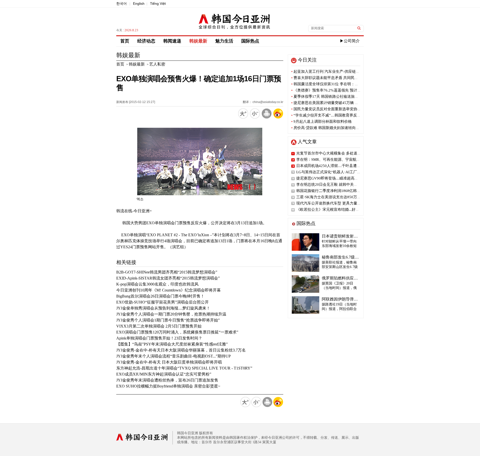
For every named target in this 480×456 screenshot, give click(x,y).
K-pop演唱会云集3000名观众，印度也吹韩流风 (157, 284)
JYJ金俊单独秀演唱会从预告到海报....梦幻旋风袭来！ (163, 308)
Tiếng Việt (158, 4)
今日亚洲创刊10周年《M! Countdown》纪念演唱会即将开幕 (168, 290)
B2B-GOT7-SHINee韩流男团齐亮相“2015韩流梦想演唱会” (166, 272)
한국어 (121, 4)
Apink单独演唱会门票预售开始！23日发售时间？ (159, 338)
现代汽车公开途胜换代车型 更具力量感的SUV (334, 203)
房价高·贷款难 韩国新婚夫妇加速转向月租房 (329, 128)
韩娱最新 (198, 41)
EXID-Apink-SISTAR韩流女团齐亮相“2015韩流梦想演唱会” (168, 278)
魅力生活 (224, 41)
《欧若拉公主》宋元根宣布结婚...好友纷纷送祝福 (337, 210)
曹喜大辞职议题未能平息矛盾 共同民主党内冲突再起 (336, 78)
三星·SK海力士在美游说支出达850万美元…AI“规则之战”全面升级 (351, 197)
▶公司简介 (350, 41)
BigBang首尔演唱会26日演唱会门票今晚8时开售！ (160, 296)
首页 (124, 41)
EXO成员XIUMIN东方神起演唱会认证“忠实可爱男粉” (163, 374)
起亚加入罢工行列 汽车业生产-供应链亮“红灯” (330, 72)
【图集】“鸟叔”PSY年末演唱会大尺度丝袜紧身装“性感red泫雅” (172, 344)
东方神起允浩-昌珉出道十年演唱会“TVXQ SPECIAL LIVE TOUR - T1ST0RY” (184, 368)
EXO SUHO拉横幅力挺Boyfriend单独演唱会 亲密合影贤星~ (168, 386)
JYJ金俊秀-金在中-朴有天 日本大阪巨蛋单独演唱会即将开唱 (169, 362)
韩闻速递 (172, 41)
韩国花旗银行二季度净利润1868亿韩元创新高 (334, 191)
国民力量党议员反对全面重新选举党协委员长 (329, 109)
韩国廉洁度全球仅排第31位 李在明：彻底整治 (330, 84)
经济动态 (146, 41)
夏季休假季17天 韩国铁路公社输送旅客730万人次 (333, 96)
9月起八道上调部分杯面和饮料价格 (321, 122)
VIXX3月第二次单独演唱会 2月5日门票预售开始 (159, 326)
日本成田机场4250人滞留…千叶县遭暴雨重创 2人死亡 (341, 166)
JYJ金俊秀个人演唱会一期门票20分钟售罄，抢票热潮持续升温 (171, 314)
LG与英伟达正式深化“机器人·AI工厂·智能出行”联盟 (339, 172)
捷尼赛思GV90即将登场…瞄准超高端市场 (331, 178)
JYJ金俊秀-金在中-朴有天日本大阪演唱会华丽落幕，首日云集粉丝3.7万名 (181, 350)
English (138, 4)
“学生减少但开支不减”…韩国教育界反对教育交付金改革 (339, 115)
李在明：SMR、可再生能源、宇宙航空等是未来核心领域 (343, 160)
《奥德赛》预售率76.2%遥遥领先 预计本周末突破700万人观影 (344, 90)
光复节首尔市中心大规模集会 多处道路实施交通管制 (340, 153)
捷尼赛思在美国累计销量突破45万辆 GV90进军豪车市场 (339, 103)
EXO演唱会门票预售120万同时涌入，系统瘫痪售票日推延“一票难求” (177, 332)
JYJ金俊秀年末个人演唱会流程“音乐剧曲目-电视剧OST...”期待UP (173, 356)
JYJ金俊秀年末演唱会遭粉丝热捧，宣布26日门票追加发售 (167, 380)
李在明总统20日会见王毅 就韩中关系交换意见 (334, 184)
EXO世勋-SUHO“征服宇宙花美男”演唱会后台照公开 (162, 302)
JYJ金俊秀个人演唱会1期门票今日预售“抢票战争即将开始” (168, 320)
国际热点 (250, 41)
